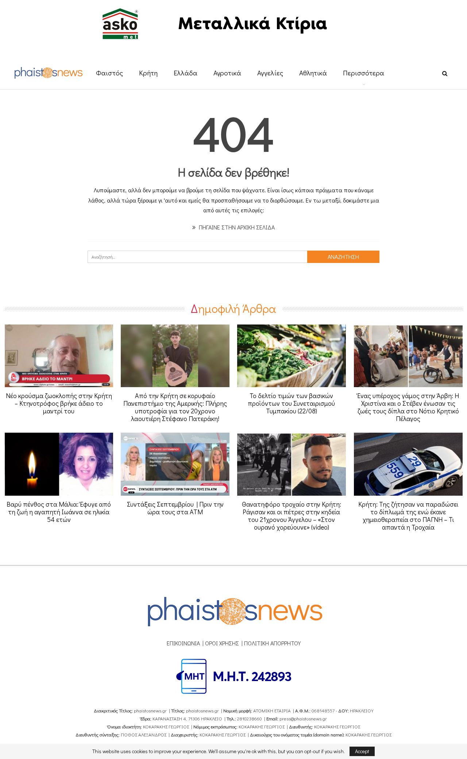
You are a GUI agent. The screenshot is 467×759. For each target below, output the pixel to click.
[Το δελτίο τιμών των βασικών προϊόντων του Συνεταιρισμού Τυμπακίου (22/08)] (291, 356)
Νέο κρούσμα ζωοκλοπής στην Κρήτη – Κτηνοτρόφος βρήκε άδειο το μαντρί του (59, 403)
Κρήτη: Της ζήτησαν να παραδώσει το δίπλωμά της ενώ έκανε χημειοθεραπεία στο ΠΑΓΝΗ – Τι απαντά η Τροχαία (408, 515)
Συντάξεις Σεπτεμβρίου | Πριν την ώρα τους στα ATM (175, 508)
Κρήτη (148, 72)
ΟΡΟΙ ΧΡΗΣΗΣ (222, 643)
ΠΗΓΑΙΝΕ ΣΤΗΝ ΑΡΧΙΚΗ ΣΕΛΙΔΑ (236, 227)
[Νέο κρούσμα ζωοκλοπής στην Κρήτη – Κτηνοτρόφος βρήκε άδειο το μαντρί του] (59, 356)
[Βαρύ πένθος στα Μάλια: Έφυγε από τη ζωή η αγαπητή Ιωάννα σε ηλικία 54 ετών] (59, 464)
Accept (362, 751)
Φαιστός (109, 72)
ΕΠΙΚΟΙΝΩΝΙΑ (183, 643)
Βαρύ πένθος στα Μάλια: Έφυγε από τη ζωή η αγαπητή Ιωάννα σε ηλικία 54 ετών (59, 512)
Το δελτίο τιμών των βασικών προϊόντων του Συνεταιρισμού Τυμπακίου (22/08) (291, 403)
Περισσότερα (363, 72)
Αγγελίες (270, 72)
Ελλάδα (185, 72)
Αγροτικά (227, 72)
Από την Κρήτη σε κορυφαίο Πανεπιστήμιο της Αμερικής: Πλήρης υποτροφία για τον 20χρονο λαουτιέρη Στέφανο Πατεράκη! (175, 407)
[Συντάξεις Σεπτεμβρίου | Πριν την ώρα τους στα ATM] (175, 464)
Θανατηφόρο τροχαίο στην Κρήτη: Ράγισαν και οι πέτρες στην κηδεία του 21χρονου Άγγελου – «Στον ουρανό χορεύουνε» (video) (291, 515)
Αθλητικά (313, 72)
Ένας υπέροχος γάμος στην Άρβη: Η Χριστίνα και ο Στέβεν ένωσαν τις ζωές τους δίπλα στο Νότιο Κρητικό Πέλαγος (408, 407)
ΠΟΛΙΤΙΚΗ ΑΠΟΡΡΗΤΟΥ (272, 643)
